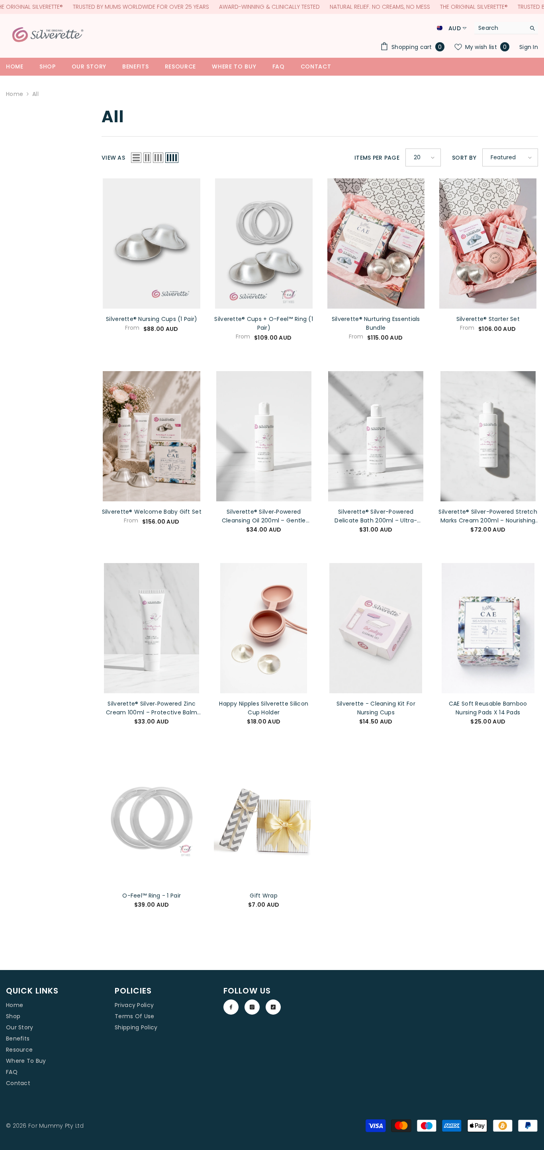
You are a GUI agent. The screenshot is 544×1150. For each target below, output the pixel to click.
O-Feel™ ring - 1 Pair (151, 896)
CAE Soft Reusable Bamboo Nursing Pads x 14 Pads (488, 708)
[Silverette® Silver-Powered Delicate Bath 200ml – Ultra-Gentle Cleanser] (376, 436)
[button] (136, 158)
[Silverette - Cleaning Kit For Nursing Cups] (376, 628)
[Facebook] (231, 1007)
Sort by (464, 158)
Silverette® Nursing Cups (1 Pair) (151, 319)
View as (113, 158)
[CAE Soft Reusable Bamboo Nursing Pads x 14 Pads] (488, 628)
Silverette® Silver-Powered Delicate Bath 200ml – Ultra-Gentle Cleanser (376, 516)
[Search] (506, 28)
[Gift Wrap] (264, 820)
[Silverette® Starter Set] (488, 243)
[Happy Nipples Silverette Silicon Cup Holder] (264, 628)
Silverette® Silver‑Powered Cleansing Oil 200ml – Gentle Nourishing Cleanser (264, 516)
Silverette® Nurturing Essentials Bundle (376, 323)
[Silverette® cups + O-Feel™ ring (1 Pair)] (264, 243)
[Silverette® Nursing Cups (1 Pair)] (152, 243)
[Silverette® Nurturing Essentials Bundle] (376, 243)
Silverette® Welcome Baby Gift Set (152, 512)
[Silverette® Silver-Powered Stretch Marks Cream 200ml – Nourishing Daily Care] (488, 436)
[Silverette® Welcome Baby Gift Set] (152, 436)
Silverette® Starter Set (488, 319)
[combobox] (500, 28)
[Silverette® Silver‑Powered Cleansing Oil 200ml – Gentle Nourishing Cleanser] (264, 436)
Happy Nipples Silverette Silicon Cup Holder (263, 708)
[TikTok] (273, 1007)
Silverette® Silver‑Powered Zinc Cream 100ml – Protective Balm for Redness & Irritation (151, 708)
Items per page (376, 158)
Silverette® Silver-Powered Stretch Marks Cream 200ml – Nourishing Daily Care (487, 516)
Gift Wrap (264, 896)
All (35, 94)
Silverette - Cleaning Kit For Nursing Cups (376, 708)
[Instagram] (252, 1007)
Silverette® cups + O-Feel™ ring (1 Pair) (263, 323)
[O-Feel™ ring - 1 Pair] (152, 820)
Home (14, 94)
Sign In (528, 47)
